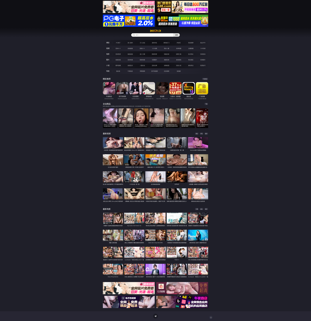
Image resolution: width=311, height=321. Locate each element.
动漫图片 (154, 60)
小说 (107, 65)
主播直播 (190, 48)
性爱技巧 (202, 65)
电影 (107, 54)
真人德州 (130, 43)
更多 (206, 133)
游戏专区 (154, 43)
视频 (107, 48)
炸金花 (179, 43)
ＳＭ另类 (202, 48)
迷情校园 (166, 65)
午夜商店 (130, 71)
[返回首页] (211, 317)
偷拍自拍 (130, 54)
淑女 (201, 209)
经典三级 (178, 54)
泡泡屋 (179, 71)
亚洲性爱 (118, 54)
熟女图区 (190, 60)
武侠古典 (154, 65)
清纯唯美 (178, 60)
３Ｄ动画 (154, 48)
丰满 (197, 209)
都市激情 (118, 65)
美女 (197, 133)
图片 (107, 60)
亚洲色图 (130, 60)
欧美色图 (142, 60)
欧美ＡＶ (142, 48)
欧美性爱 (154, 54)
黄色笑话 (190, 65)
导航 (107, 71)
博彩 (107, 43)
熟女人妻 (166, 48)
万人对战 (142, 43)
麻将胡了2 (167, 43)
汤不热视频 (154, 71)
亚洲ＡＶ (118, 48)
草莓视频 (142, 71)
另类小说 (178, 65)
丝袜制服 (178, 48)
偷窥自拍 (118, 60)
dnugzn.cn (155, 30)
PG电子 (118, 43)
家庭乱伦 (130, 65)
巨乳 (201, 133)
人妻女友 (142, 65)
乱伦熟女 (190, 54)
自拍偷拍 (130, 48)
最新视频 (107, 133)
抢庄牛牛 (202, 43)
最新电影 (107, 209)
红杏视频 (166, 71)
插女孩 (118, 71)
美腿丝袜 (166, 60)
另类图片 (202, 60)
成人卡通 (142, 54)
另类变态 (202, 54)
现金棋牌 (190, 43)
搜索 (176, 35)
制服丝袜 (166, 54)
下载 (206, 104)
